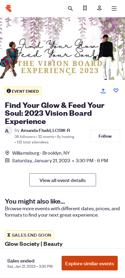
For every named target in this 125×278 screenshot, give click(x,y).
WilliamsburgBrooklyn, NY (41, 152)
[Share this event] (103, 91)
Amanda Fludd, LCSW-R (45, 130)
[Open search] (70, 8)
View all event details (62, 180)
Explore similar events (89, 263)
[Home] (8, 8)
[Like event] (116, 90)
